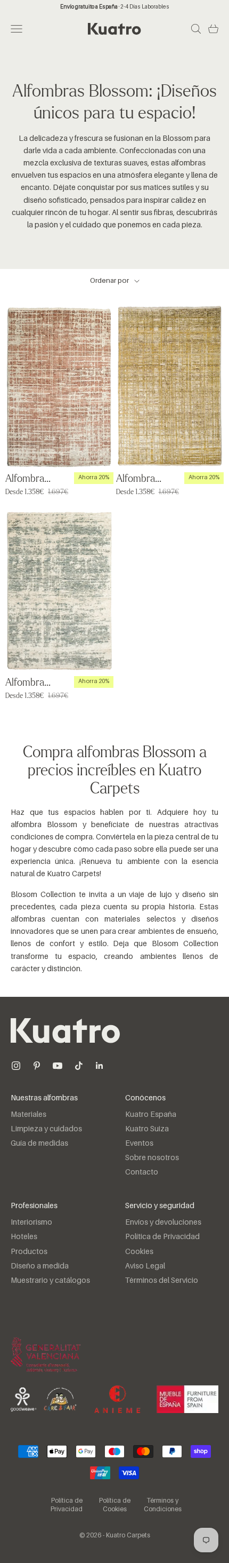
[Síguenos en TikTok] (78, 1065)
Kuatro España (150, 1114)
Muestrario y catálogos (50, 1280)
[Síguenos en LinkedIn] (99, 1065)
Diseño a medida (40, 1266)
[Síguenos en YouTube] (57, 1065)
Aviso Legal (145, 1266)
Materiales (28, 1114)
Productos (29, 1252)
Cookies (139, 1252)
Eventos (139, 1143)
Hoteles (24, 1237)
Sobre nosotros (152, 1158)
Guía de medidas (39, 1143)
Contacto (141, 1172)
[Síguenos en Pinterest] (36, 1065)
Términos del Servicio (161, 1280)
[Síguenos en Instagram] (16, 1065)
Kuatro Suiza (147, 1129)
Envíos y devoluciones (163, 1222)
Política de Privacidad (162, 1237)
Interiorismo (31, 1222)
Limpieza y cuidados (46, 1129)
